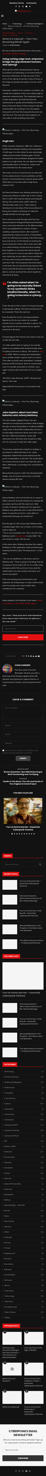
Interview (24, 1189)
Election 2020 (24, 1146)
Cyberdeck (24, 1109)
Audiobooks (24, 1087)
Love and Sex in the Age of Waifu (33, 1349)
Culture (24, 1103)
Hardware (24, 1168)
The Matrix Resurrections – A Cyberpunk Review (31, 941)
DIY (24, 1141)
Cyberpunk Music (24, 1136)
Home (4, 24)
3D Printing (24, 1071)
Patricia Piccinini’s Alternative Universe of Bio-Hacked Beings (31, 898)
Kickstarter (24, 1194)
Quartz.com (21, 536)
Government (24, 1157)
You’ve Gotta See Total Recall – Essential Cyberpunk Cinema (30, 913)
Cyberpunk (24, 1120)
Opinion (24, 1227)
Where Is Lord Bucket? (8, 1379)
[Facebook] (16, 1471)
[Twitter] (19, 6)
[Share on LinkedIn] (33, 656)
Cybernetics (24, 1114)
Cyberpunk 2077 (24, 1125)
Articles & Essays (24, 1077)
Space (24, 1285)
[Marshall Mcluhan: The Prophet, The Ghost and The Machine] (9, 929)
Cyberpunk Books (24, 1130)
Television (24, 1301)
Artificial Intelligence (34, 24)
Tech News (24, 1291)
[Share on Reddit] (36, 656)
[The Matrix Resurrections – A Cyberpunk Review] (9, 944)
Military (24, 1200)
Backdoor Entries (17, 3)
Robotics (24, 1269)
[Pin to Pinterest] (31, 656)
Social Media (24, 1275)
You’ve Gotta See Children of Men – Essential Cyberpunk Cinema (33, 1382)
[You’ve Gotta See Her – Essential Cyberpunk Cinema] (23, 811)
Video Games (24, 1312)
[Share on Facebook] (26, 656)
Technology (17, 24)
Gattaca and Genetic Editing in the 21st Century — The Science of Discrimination (11, 1353)
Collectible (24, 1093)
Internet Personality (24, 1184)
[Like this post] (23, 656)
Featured (24, 1152)
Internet (24, 1178)
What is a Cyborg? (10, 1407)
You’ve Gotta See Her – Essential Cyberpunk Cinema (23, 828)
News (24, 1216)
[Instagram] (23, 6)
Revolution (24, 1264)
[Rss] (30, 6)
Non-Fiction (24, 1221)
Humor (24, 1173)
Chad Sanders (15, 45)
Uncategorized (24, 1307)
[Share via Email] (39, 656)
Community (31, 3)
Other (24, 1232)
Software (24, 1280)
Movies (24, 1210)
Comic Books (24, 1098)
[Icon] (12, 1369)
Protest (24, 1248)
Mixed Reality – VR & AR (24, 1205)
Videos (24, 1317)
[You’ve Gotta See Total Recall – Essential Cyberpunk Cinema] (9, 914)
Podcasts (24, 1237)
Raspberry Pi (24, 1253)
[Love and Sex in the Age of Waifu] (34, 1338)
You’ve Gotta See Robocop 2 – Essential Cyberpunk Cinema (33, 1410)
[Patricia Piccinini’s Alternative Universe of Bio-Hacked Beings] (9, 900)
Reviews (24, 1259)
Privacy (24, 1243)
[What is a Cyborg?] (12, 1397)
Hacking (24, 1162)
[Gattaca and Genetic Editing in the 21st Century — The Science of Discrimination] (12, 1338)
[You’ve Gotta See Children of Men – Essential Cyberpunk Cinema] (34, 1369)
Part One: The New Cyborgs (14, 54)
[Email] (26, 6)
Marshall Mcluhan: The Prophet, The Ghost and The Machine (31, 928)
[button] (6, 816)
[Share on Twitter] (28, 656)
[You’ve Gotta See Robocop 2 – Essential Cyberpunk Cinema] (34, 1397)
